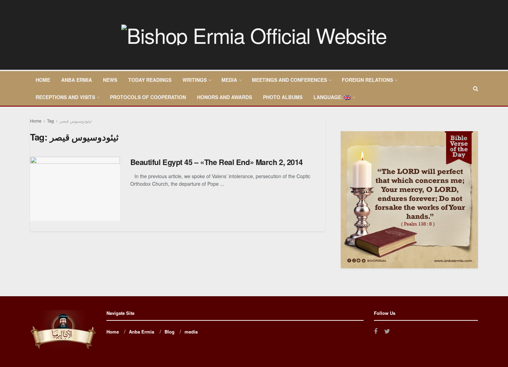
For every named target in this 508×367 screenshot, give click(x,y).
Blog (169, 331)
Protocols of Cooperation (148, 97)
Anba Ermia (76, 79)
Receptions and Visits (65, 97)
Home (43, 79)
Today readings (149, 79)
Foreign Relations (367, 79)
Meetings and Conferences (289, 79)
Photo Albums (282, 97)
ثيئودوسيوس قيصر (75, 121)
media (229, 79)
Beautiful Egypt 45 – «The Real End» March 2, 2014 (216, 161)
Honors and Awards (224, 97)
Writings (194, 79)
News (110, 79)
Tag (50, 121)
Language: (328, 97)
